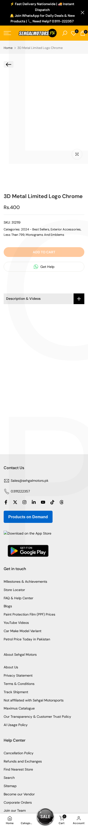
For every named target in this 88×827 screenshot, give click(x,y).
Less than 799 (14, 235)
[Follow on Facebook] (6, 502)
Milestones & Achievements (25, 581)
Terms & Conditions (19, 684)
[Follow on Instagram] (24, 502)
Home (8, 47)
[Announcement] (42, 12)
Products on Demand (28, 517)
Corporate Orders (18, 802)
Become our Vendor (19, 794)
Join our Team (15, 810)
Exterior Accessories (66, 229)
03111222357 (20, 491)
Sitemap (10, 786)
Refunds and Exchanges (23, 761)
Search (9, 777)
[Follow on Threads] (61, 502)
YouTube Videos (16, 622)
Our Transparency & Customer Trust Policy (37, 716)
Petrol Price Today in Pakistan (27, 639)
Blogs (8, 606)
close (82, 12)
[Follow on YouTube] (43, 502)
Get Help (47, 266)
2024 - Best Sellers (35, 229)
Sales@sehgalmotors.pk (29, 480)
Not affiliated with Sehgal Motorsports (34, 700)
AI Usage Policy (16, 725)
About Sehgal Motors (20, 654)
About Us (11, 667)
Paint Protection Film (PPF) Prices (29, 614)
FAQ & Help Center (18, 598)
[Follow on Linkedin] (34, 502)
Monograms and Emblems (45, 235)
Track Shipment (16, 692)
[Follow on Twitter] (15, 502)
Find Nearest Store (18, 769)
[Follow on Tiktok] (52, 502)
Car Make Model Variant (22, 631)
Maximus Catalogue (19, 708)
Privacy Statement (18, 675)
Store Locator (14, 590)
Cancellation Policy (18, 753)
